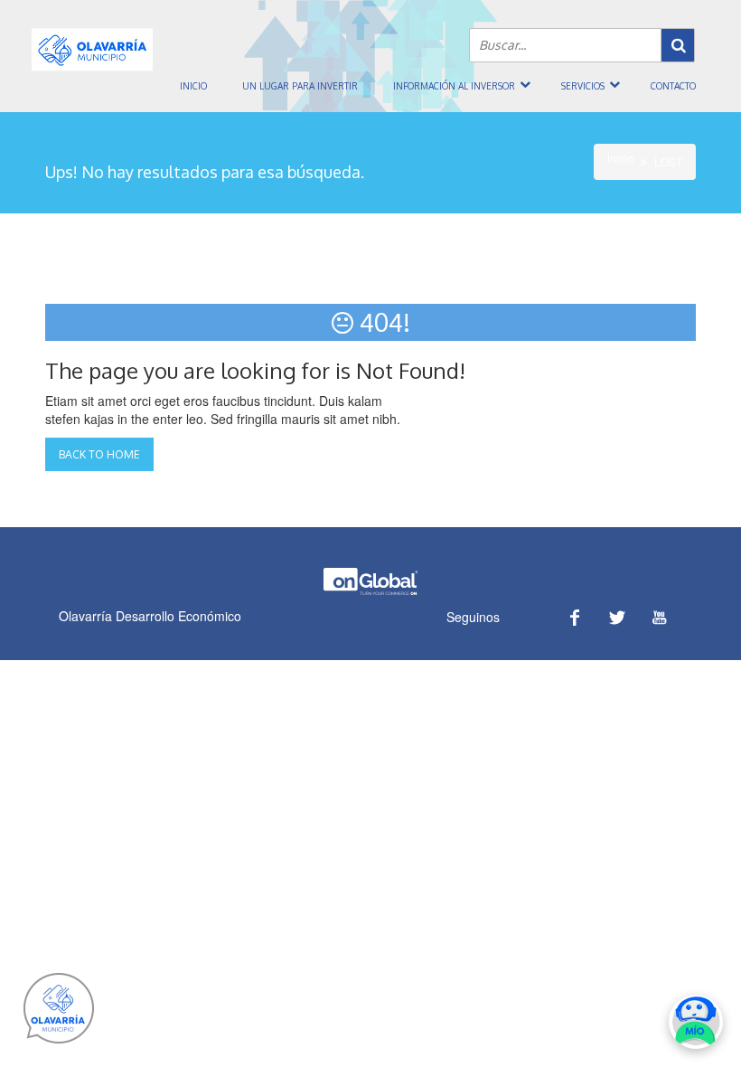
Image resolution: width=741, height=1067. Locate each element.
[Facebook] (574, 617)
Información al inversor (454, 85)
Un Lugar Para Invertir (300, 85)
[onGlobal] (370, 591)
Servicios (583, 85)
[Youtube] (659, 617)
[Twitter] (617, 617)
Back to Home (99, 454)
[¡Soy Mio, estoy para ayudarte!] (696, 1022)
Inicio (193, 85)
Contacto (673, 85)
